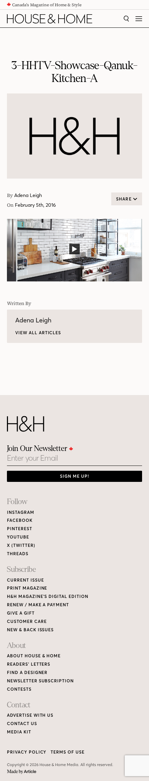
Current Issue (25, 580)
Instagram (20, 512)
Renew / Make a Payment (38, 604)
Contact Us (22, 723)
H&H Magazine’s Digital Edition (47, 596)
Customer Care (26, 621)
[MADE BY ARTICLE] (21, 772)
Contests (19, 689)
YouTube (18, 537)
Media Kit (19, 731)
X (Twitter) (21, 545)
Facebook (20, 520)
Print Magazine (27, 588)
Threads (17, 553)
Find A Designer (27, 672)
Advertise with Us (30, 715)
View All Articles (38, 332)
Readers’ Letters (28, 664)
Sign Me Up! (74, 476)
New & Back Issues (30, 629)
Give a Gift (21, 613)
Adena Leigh (28, 195)
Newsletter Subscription (40, 680)
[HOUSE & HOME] (49, 19)
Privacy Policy (26, 752)
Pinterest (19, 528)
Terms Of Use (68, 752)
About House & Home (34, 655)
